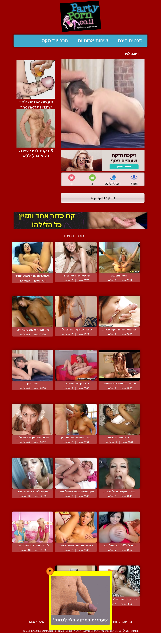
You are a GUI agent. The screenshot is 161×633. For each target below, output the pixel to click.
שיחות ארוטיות (93, 40)
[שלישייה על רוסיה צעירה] (75, 257)
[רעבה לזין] (32, 365)
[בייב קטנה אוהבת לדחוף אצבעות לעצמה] (119, 581)
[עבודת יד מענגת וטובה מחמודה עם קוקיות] (119, 365)
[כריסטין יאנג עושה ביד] (75, 365)
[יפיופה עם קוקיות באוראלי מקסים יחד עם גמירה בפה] (32, 419)
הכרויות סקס (55, 40)
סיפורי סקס (36, 621)
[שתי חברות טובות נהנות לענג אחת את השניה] (32, 311)
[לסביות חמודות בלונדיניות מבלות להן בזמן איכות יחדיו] (32, 527)
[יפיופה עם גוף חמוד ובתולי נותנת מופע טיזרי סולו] (75, 311)
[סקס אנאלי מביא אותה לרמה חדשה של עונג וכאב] (75, 473)
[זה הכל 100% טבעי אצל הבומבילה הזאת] (119, 527)
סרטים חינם (130, 40)
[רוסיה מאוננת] (119, 257)
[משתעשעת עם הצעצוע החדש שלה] (32, 257)
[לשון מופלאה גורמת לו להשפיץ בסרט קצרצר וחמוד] (32, 473)
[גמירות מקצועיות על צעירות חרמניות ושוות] (119, 473)
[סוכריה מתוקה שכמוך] (119, 419)
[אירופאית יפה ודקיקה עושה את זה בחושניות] (119, 311)
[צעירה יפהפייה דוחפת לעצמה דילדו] (75, 527)
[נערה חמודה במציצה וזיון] (75, 419)
